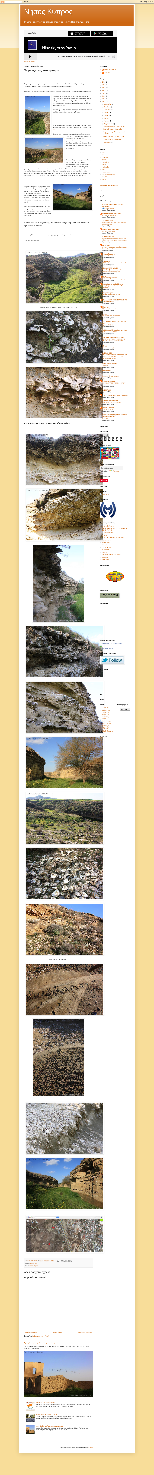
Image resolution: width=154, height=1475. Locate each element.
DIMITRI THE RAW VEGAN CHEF (113, 337)
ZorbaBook (105, 559)
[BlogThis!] (64, 1261)
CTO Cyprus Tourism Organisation (113, 537)
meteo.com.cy (106, 547)
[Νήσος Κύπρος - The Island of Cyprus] (101, 646)
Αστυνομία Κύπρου (108, 526)
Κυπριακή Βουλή (107, 532)
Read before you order (110, 401)
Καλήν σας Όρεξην (105, 717)
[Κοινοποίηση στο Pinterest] (71, 1261)
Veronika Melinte (108, 408)
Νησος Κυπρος (48, 12)
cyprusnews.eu (107, 540)
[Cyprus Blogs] (115, 581)
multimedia (105, 167)
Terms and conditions (108, 256)
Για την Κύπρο (106, 721)
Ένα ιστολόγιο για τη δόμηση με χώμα (115, 395)
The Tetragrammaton (109, 277)
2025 (104, 82)
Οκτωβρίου (107, 107)
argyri (103, 152)
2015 (104, 96)
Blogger (90, 1448)
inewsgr (104, 545)
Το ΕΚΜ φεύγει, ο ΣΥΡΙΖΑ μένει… (112, 332)
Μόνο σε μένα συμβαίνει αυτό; (111, 348)
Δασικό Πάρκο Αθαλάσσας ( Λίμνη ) (47, 1414)
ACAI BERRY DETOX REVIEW (111, 402)
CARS (104, 314)
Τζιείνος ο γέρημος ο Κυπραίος (111, 309)
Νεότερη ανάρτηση (31, 1333)
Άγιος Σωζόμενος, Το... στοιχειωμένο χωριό (41, 1343)
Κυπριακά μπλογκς (109, 381)
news (103, 169)
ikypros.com (105, 542)
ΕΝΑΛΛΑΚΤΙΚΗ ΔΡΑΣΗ (110, 268)
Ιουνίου (106, 115)
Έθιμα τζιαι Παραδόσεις (105, 713)
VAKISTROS (106, 390)
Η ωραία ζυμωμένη (108, 254)
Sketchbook (106, 371)
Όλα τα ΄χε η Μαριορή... (109, 231)
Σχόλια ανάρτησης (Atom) (40, 1336)
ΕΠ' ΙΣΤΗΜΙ (106, 245)
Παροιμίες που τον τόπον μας (45, 1402)
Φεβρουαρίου (108, 124)
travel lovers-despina (109, 364)
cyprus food (105, 162)
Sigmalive (105, 557)
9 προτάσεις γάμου (107, 409)
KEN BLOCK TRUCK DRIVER (111, 316)
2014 (104, 99)
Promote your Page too (106, 648)
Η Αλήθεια (105, 418)
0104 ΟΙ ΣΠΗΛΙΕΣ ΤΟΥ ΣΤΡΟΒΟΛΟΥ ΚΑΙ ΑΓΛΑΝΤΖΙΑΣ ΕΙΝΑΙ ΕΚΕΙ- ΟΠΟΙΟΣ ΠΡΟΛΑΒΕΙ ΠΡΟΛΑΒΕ (114, 356)
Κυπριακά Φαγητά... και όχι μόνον (114, 126)
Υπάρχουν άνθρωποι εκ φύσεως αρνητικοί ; (115, 279)
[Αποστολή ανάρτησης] (58, 1260)
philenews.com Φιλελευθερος (111, 554)
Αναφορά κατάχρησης (109, 185)
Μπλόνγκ (105, 307)
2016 (104, 93)
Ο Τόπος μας (106, 710)
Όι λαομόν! (106, 261)
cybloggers (105, 157)
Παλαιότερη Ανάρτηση (85, 1333)
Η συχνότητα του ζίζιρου (109, 215)
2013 (104, 102)
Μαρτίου (107, 121)
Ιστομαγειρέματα (107, 293)
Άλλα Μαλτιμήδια (107, 731)
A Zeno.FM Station (29, 61)
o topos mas (33, 1263)
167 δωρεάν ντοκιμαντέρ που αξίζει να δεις (114, 263)
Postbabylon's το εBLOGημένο (112, 284)
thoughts (104, 177)
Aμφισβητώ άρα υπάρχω (110, 376)
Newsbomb (105, 550)
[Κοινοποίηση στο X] (66, 1261)
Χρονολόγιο (105, 708)
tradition (104, 179)
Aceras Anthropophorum (110, 229)
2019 (104, 85)
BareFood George (110, 69)
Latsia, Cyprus (33, 1265)
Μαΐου (106, 118)
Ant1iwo (104, 535)
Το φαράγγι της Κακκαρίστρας (113, 139)
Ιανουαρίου (107, 143)
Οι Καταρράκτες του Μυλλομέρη (113, 136)
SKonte (104, 346)
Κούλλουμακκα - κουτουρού (111, 213)
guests (104, 164)
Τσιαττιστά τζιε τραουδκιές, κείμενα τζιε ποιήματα (106, 726)
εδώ (54, 130)
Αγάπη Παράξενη (108, 236)
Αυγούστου (107, 110)
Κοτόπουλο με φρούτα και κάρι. (111, 294)
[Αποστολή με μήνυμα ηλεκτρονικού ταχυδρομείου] (62, 1261)
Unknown (107, 72)
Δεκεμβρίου (108, 104)
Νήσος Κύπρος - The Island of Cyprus (111, 643)
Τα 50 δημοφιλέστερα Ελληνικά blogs (114, 330)
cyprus (104, 160)
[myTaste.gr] (104, 494)
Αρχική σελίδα (57, 1333)
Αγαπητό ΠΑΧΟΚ (107, 325)
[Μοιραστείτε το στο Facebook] (69, 1261)
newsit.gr (105, 552)
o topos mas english (108, 174)
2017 (104, 90)
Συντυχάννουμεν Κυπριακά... (112, 129)
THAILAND (105, 365)
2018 (104, 87)
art (102, 155)
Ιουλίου (106, 112)
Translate (116, 471)
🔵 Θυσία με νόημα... (108, 208)
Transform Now (107, 220)
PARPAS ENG (107, 353)
